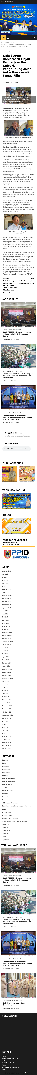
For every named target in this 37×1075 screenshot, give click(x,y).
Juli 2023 (5, 684)
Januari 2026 (6, 592)
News (10, 52)
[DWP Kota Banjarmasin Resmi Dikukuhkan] (18, 985)
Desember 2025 (7, 595)
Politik (4, 809)
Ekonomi (5, 775)
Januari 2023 (6, 703)
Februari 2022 (6, 736)
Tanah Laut (5, 833)
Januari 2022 (6, 739)
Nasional (5, 797)
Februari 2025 (6, 626)
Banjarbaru (6, 52)
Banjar (4, 763)
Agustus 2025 (6, 608)
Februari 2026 (6, 589)
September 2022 (7, 715)
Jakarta (4, 787)
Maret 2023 (5, 697)
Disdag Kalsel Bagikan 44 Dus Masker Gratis (26, 281)
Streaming (5, 824)
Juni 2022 (5, 724)
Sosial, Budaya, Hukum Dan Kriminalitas (14, 821)
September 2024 (7, 641)
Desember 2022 (7, 706)
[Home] (4, 37)
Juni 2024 (5, 651)
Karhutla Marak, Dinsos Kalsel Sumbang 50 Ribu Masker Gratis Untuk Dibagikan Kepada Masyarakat (10, 285)
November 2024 (7, 635)
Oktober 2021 (6, 749)
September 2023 (7, 678)
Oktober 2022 (6, 712)
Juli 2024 (5, 648)
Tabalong (5, 827)
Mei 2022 (5, 727)
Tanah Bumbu (6, 830)
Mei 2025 (5, 617)
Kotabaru (5, 794)
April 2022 (5, 730)
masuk (14, 436)
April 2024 (5, 657)
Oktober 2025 (6, 602)
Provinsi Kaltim (7, 815)
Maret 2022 (5, 733)
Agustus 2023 (6, 681)
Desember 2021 (7, 743)
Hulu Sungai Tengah (8, 781)
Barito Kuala (6, 772)
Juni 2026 (5, 577)
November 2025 (7, 598)
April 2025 (5, 620)
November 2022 (7, 709)
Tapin (4, 837)
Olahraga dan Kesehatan (10, 803)
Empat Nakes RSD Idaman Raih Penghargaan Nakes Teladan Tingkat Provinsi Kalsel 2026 (17, 417)
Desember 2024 (7, 632)
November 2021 (7, 746)
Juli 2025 (5, 611)
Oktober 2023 (6, 675)
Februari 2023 (6, 700)
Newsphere (19, 1073)
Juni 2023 (5, 687)
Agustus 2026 (6, 571)
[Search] (34, 38)
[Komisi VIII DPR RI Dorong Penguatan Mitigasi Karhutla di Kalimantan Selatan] (18, 314)
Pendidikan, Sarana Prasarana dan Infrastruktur (17, 806)
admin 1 (17, 82)
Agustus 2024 (6, 644)
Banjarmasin (6, 371)
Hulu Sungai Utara (7, 784)
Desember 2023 (7, 669)
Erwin (17, 339)
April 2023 (5, 694)
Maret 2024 (5, 660)
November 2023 (7, 672)
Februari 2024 (6, 663)
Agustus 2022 (6, 718)
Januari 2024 (6, 666)
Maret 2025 (5, 623)
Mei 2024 (5, 654)
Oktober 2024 (6, 638)
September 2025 (7, 605)
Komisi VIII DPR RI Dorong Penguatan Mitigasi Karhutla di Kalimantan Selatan (17, 334)
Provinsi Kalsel (17, 329)
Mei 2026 (5, 580)
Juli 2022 (5, 721)
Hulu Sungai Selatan (8, 778)
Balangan (5, 760)
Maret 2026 (5, 586)
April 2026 (5, 583)
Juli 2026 (5, 574)
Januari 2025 (6, 629)
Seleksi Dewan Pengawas (10, 818)
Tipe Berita (5, 840)
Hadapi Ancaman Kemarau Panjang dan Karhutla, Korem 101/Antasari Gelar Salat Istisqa (18, 376)
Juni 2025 (5, 614)
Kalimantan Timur (7, 791)
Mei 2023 (5, 690)
